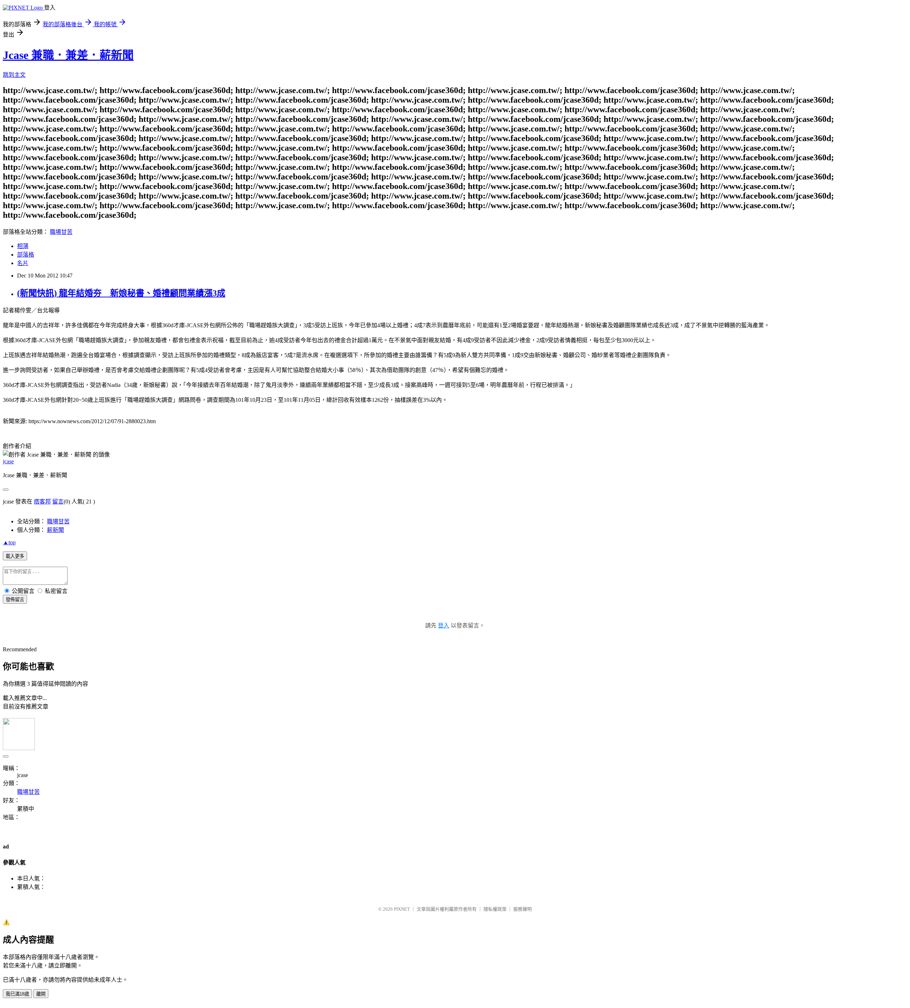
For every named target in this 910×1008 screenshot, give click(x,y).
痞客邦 (42, 501)
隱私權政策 (495, 909)
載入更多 (15, 556)
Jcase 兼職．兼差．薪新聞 (68, 55)
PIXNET (402, 909)
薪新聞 (55, 530)
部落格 (25, 255)
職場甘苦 (61, 232)
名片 (22, 263)
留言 (58, 501)
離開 (41, 994)
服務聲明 (522, 909)
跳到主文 (14, 75)
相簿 (22, 246)
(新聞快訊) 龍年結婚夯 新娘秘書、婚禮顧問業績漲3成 (121, 293)
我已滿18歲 (17, 994)
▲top (9, 542)
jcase (8, 461)
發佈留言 (15, 599)
